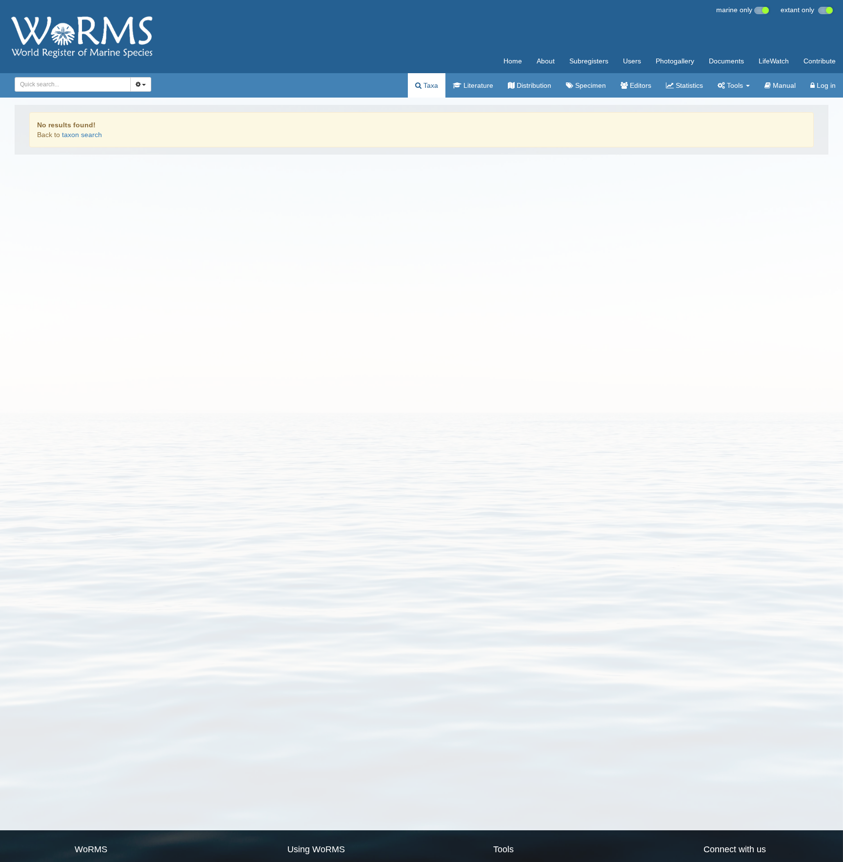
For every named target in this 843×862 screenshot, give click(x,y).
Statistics (688, 85)
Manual (783, 85)
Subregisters (588, 61)
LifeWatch (774, 61)
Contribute (819, 61)
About (546, 61)
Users (632, 61)
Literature (477, 85)
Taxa (430, 85)
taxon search (82, 135)
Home (512, 61)
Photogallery (675, 61)
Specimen (589, 85)
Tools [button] (735, 85)
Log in (825, 85)
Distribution (533, 85)
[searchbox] (70, 84)
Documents (726, 61)
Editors (639, 85)
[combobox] (73, 84)
